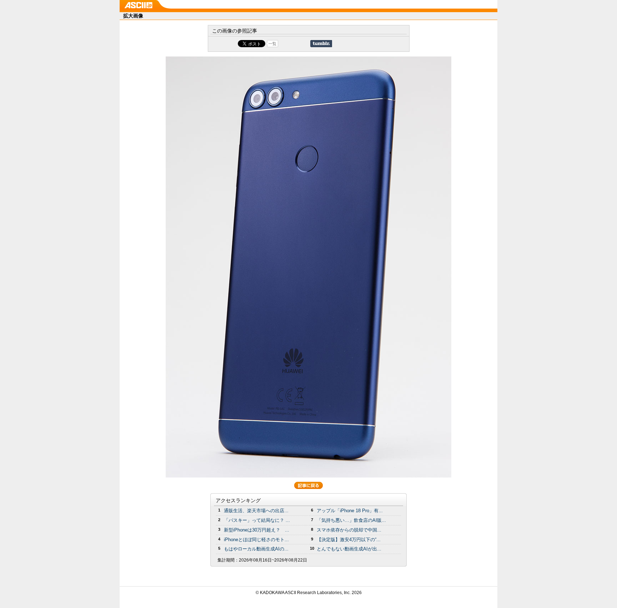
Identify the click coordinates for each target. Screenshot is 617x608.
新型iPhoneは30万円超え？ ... (256, 530)
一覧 (272, 43)
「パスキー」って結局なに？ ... (257, 520)
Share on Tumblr (321, 43)
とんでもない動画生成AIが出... (349, 549)
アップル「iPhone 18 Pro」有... (350, 510)
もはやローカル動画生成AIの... (256, 549)
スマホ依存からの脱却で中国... (349, 530)
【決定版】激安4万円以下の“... (349, 539)
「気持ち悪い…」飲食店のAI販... (351, 520)
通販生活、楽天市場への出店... (256, 510)
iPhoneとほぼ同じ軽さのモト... (256, 539)
